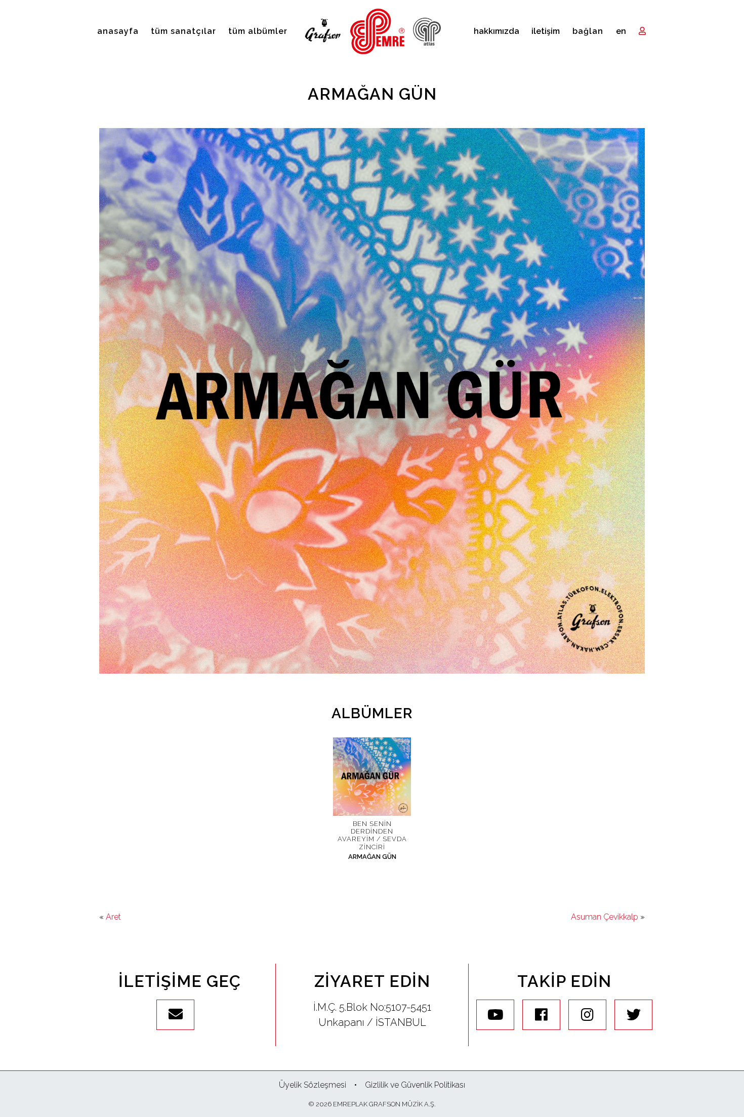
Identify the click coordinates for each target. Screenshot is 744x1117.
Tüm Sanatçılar (183, 31)
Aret (113, 917)
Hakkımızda (496, 31)
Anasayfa (118, 31)
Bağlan (587, 31)
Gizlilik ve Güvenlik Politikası (415, 1085)
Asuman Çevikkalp (604, 917)
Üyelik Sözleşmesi (312, 1085)
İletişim (545, 31)
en (621, 31)
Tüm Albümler (257, 31)
